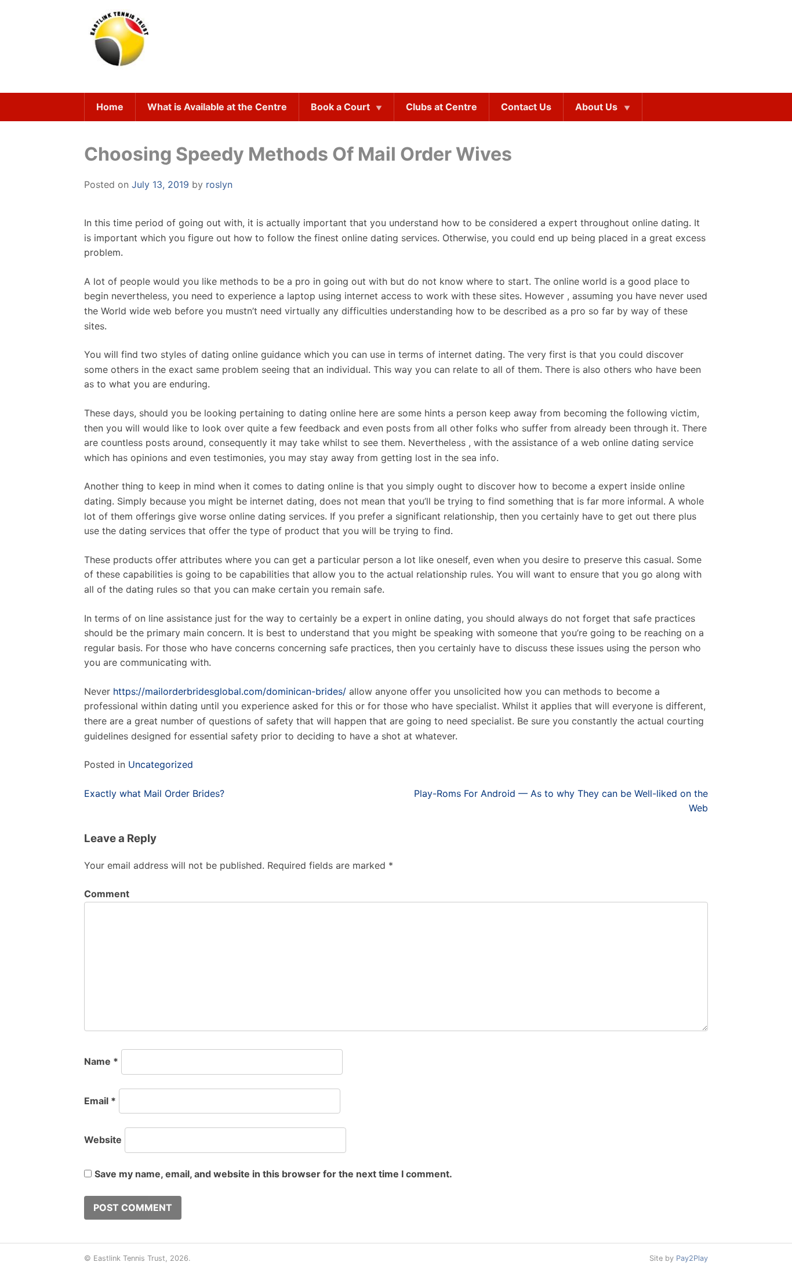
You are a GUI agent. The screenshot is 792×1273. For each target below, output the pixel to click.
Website (103, 1139)
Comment (106, 894)
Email (100, 1101)
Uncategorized (160, 764)
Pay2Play (692, 1258)
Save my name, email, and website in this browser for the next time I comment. (273, 1174)
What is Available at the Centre (217, 107)
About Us (596, 107)
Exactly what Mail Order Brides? (154, 793)
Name (101, 1061)
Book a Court (340, 107)
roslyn (219, 184)
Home (109, 107)
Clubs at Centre (441, 107)
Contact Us (526, 107)
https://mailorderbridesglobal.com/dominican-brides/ (229, 691)
